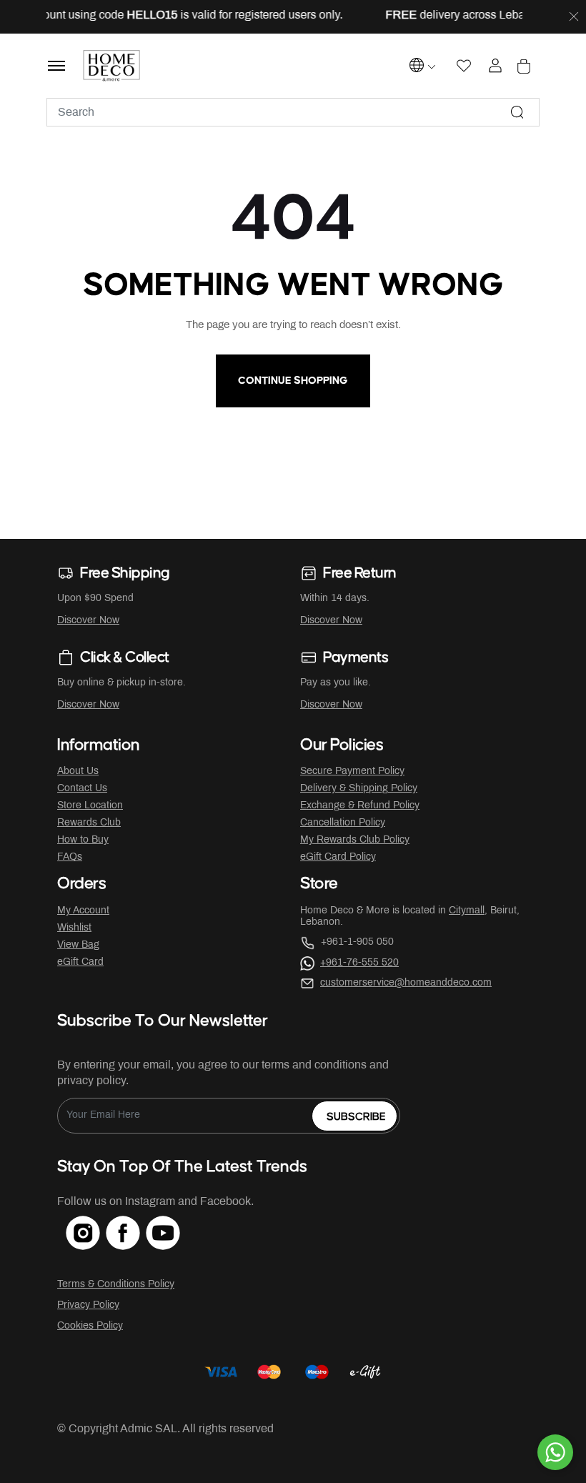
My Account (83, 911)
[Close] (574, 17)
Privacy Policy (88, 1305)
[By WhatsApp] (555, 1452)
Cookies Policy (90, 1326)
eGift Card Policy (338, 857)
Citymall (467, 911)
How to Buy (83, 840)
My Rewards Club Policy (354, 840)
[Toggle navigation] (56, 66)
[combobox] (293, 112)
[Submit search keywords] (517, 112)
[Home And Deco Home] (111, 66)
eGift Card (80, 962)
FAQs (69, 857)
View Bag (78, 945)
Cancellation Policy (342, 823)
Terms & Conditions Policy (115, 1284)
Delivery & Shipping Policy (358, 788)
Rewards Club (89, 823)
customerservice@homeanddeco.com (406, 983)
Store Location (90, 805)
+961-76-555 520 (359, 963)
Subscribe (356, 1116)
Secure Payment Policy (352, 771)
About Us (78, 771)
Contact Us (82, 788)
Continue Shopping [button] (293, 380)
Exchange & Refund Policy (359, 805)
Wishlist (74, 928)
